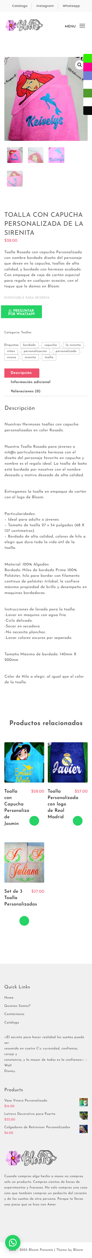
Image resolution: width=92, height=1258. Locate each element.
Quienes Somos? (17, 1006)
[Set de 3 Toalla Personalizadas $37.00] (24, 862)
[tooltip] (87, 58)
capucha (50, 345)
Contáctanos (14, 1014)
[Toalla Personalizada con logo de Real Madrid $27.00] (68, 762)
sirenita (30, 357)
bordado (29, 345)
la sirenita (73, 345)
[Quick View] (34, 801)
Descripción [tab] (21, 373)
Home (9, 998)
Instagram (45, 6)
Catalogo (20, 6)
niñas (11, 351)
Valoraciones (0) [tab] (26, 391)
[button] (79, 65)
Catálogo (11, 1023)
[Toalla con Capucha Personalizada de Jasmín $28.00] (24, 762)
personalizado (66, 351)
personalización (35, 351)
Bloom (78, 1250)
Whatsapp (71, 6)
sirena (11, 357)
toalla (49, 357)
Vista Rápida (34, 811)
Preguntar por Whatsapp (21, 312)
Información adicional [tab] (31, 382)
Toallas (26, 332)
